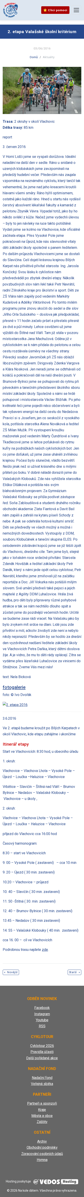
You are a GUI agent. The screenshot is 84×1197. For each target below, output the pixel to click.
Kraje (42, 1110)
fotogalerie (14, 687)
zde (45, 949)
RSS (42, 1026)
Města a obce (42, 1116)
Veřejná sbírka (42, 1084)
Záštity (42, 1122)
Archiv (42, 1141)
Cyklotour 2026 (42, 1046)
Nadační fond (42, 1078)
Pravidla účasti (42, 1052)
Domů (34, 57)
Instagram (42, 1014)
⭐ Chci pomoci (55, 10)
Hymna (42, 1160)
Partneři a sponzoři (42, 1103)
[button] (42, 90)
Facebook (42, 1008)
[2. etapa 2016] (15, 704)
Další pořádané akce (42, 1058)
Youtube (42, 1020)
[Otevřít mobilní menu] (76, 10)
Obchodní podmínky (42, 1147)
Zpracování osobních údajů (42, 1154)
